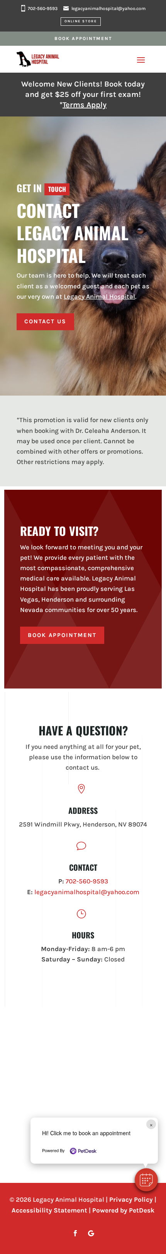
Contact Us (45, 321)
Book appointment (62, 635)
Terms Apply (85, 104)
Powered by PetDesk (123, 1210)
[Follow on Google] (91, 1233)
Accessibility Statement (49, 1210)
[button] (146, 1179)
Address (83, 810)
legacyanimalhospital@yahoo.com (108, 8)
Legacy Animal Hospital (99, 296)
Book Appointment (83, 38)
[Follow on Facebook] (75, 1233)
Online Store (80, 21)
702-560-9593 (43, 8)
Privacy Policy (131, 1199)
